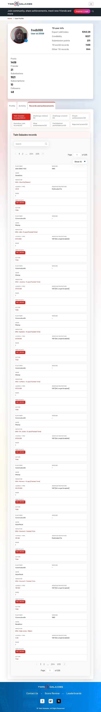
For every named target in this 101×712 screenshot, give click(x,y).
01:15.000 (18, 239)
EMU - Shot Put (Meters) (22, 182)
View (16, 210)
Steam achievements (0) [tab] (79, 117)
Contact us (32, 693)
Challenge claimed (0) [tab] (40, 117)
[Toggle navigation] (91, 4)
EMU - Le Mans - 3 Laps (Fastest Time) (27, 381)
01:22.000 (18, 388)
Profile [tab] (12, 106)
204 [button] (31, 153)
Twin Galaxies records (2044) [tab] (19, 117)
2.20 (16, 638)
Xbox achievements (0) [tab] (40, 124)
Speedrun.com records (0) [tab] (19, 124)
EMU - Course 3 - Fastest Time (25, 581)
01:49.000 (18, 288)
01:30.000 (18, 438)
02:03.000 (18, 488)
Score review (52, 693)
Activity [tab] (22, 106)
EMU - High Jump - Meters (23, 631)
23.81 (17, 189)
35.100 (17, 538)
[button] (43, 153)
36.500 (17, 588)
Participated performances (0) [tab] (59, 124)
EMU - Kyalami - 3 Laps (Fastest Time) (27, 332)
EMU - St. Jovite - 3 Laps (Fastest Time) (28, 431)
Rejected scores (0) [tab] (79, 124)
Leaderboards (73, 693)
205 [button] (37, 153)
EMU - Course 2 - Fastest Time (25, 531)
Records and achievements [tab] (41, 106)
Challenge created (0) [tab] (60, 117)
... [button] (26, 153)
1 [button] (19, 153)
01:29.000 (18, 338)
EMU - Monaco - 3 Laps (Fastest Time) (27, 481)
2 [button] (22, 153)
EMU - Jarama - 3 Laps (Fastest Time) (27, 282)
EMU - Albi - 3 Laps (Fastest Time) (26, 232)
